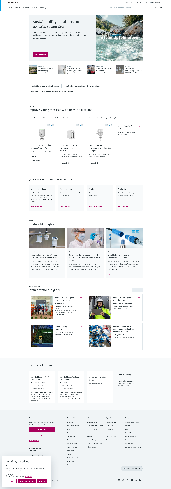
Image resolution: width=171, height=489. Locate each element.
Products (70, 422)
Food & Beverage (92, 422)
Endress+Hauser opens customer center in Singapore (64, 300)
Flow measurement (73, 426)
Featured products (72, 458)
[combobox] (157, 2)
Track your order (111, 436)
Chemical (89, 436)
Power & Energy (91, 440)
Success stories (129, 440)
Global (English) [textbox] (156, 2)
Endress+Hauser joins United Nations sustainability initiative (122, 300)
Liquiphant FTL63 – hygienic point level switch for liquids (100, 148)
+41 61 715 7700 (37, 456)
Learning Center (111, 433)
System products (72, 443)
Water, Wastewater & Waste (95, 426)
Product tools (128, 2)
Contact (146, 2)
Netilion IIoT (71, 450)
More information (33, 440)
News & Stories (130, 433)
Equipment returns (111, 440)
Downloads (138, 2)
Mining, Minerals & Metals (95, 443)
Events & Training (130, 436)
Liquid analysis (71, 433)
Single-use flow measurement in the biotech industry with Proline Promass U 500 (85, 257)
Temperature (71, 436)
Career (127, 429)
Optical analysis (72, 447)
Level (68, 429)
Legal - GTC (55, 481)
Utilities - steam (91, 447)
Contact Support (111, 422)
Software (70, 454)
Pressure (70, 440)
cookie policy (28, 476)
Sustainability (129, 443)
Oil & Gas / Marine (92, 429)
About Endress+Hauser (132, 422)
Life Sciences (90, 433)
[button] (45, 86)
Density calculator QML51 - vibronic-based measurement (70, 148)
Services (69, 465)
